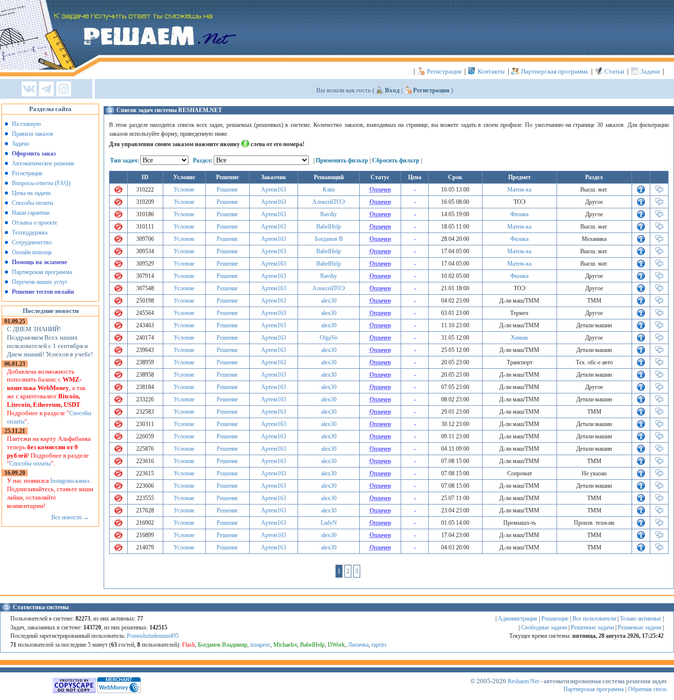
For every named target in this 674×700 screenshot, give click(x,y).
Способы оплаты (32, 202)
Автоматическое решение (43, 163)
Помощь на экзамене (39, 262)
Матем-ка (519, 189)
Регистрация (444, 71)
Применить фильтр (342, 160)
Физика (519, 214)
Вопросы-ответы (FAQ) (41, 183)
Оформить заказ (34, 153)
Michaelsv (285, 644)
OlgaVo (328, 337)
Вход (392, 90)
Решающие (554, 618)
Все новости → (70, 517)
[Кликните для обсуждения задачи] (659, 191)
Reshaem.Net (523, 681)
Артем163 (273, 189)
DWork (336, 644)
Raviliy (328, 214)
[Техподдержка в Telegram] (46, 89)
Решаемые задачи (639, 627)
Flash (188, 644)
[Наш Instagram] (63, 89)
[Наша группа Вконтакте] (29, 89)
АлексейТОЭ (328, 201)
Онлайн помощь (32, 252)
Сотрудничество (32, 242)
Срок (455, 177)
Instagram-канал (69, 480)
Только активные (640, 618)
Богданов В (329, 238)
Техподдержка (29, 232)
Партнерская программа (554, 71)
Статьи (614, 71)
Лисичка (358, 644)
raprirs (379, 644)
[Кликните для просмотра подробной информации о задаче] (641, 191)
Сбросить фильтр (395, 160)
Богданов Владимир (222, 644)
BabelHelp (328, 226)
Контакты (491, 71)
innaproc (260, 644)
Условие (184, 189)
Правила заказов (32, 133)
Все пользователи (594, 618)
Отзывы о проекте (34, 222)
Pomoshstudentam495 (153, 635)
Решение (227, 189)
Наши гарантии (30, 212)
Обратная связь (647, 689)
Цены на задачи (31, 193)
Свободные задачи (544, 627)
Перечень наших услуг (40, 281)
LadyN (329, 522)
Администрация (517, 618)
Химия (519, 337)
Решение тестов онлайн (43, 291)
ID (145, 177)
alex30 (329, 300)
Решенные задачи (592, 627)
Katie (329, 189)
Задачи (650, 71)
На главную (26, 123)
